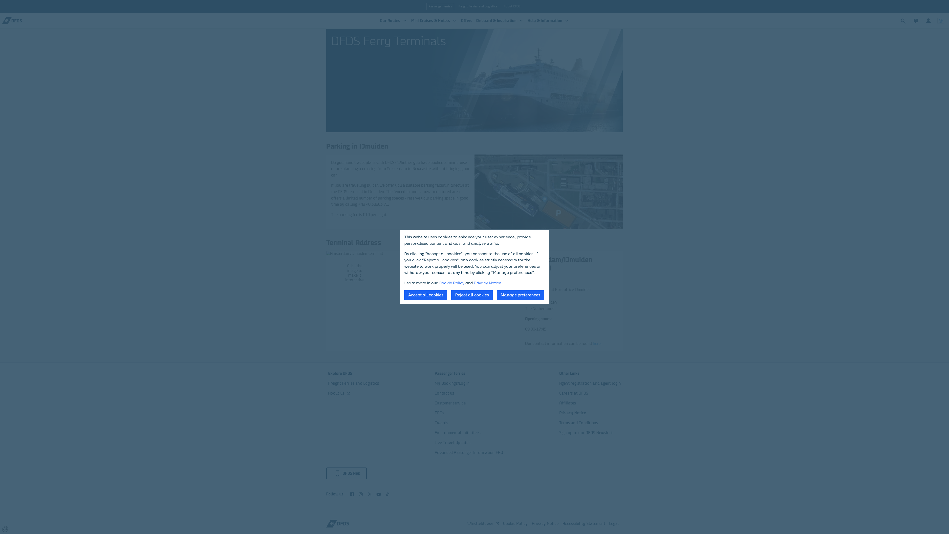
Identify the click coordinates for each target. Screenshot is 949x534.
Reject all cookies (472, 295)
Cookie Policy (451, 283)
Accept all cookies (425, 295)
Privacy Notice (487, 283)
